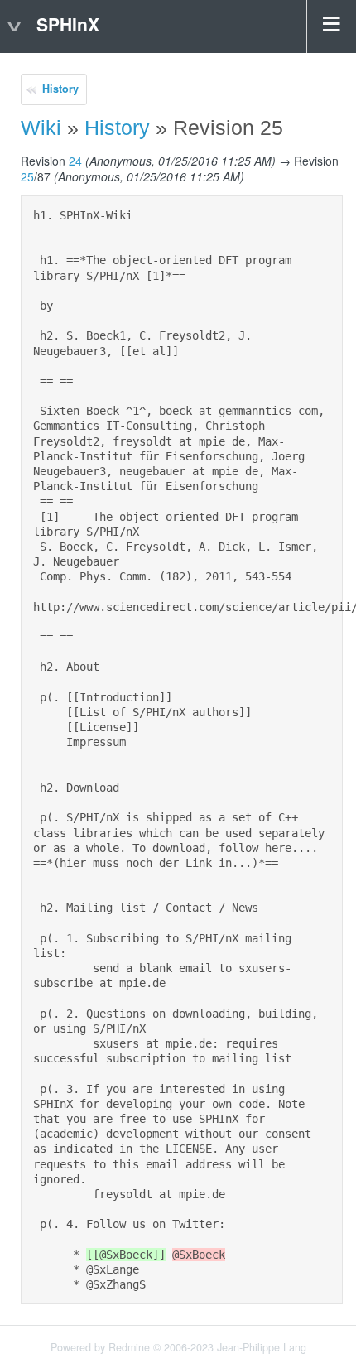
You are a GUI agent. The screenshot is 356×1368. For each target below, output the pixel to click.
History (60, 88)
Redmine (129, 1347)
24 (75, 160)
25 (27, 176)
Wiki (41, 127)
